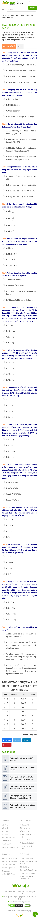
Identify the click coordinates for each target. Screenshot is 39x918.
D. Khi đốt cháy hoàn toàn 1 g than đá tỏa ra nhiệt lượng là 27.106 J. (21, 158)
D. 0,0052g (10, 457)
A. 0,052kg (10, 440)
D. (10, 231)
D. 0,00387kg (11, 620)
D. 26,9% (9, 417)
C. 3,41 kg (10, 337)
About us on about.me (10, 847)
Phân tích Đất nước (27, 840)
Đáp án (20, 46)
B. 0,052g (9, 445)
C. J (11, 259)
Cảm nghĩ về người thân (28, 870)
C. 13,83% (10, 374)
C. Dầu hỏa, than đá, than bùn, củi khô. (21, 76)
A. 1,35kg (9, 520)
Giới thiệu (11, 911)
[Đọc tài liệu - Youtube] (21, 915)
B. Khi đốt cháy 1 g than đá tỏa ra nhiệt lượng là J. (21, 140)
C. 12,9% (9, 411)
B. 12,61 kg (10, 331)
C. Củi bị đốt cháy (13, 111)
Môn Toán (5, 831)
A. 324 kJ (9, 248)
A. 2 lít (8, 557)
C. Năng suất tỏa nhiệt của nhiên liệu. (20, 191)
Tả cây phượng (7, 844)
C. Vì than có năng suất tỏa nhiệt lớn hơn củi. (21, 292)
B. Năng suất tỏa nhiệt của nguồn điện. (21, 185)
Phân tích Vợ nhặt (26, 858)
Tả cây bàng (24, 867)
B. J (11, 254)
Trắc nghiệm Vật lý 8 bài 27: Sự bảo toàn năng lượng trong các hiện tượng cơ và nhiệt (21, 778)
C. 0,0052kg (10, 451)
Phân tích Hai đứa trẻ (27, 843)
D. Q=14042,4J (12, 500)
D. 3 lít (8, 574)
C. (10, 225)
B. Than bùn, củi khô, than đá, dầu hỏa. (21, 71)
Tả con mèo (24, 831)
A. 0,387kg (10, 602)
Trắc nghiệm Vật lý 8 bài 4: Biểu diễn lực (21, 759)
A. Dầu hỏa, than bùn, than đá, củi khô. (21, 65)
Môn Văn (5, 825)
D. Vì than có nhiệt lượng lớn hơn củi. (20, 300)
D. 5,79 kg (10, 343)
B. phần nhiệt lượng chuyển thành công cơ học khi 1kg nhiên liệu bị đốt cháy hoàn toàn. (21, 645)
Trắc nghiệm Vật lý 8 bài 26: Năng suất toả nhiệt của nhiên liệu (22, 787)
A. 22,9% (9, 400)
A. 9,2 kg (9, 325)
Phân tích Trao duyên (27, 873)
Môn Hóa (5, 834)
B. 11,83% (10, 368)
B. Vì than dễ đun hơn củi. (16, 286)
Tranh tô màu (6, 841)
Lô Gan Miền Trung (8, 874)
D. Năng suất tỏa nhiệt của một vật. (19, 197)
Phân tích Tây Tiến (8, 838)
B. (10, 219)
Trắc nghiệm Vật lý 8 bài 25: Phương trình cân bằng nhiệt (20, 797)
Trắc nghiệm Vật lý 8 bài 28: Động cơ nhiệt (22, 769)
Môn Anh (5, 828)
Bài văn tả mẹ (25, 828)
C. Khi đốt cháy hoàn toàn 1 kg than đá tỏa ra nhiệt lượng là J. (21, 149)
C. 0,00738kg (11, 614)
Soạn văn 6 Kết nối (8, 865)
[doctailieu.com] (19, 886)
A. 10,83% (10, 362)
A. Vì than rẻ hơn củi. (14, 280)
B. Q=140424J (12, 488)
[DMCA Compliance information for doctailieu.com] (27, 906)
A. (10, 211)
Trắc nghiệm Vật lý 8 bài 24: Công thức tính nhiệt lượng (22, 806)
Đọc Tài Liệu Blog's (8, 868)
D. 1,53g (9, 537)
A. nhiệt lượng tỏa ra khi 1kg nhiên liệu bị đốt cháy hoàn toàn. (21, 635)
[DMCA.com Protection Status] (15, 906)
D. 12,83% (10, 380)
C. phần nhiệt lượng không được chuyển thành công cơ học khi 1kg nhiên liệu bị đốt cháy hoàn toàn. (21, 657)
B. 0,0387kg (10, 608)
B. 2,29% (9, 405)
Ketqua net (6, 871)
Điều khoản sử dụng (23, 911)
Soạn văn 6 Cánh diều (9, 858)
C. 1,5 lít (9, 568)
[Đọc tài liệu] (17, 915)
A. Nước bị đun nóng (14, 99)
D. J (11, 265)
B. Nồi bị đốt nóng (13, 105)
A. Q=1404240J (13, 482)
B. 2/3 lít (9, 562)
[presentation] (9, 127)
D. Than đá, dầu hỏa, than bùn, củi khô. (21, 82)
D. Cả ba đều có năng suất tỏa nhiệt (20, 117)
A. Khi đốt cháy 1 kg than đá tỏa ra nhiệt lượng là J (21, 132)
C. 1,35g (9, 531)
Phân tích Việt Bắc (26, 825)
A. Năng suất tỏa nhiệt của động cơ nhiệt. (21, 177)
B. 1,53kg (9, 525)
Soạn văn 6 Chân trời (9, 861)
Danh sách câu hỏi (9, 46)
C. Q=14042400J (13, 494)
